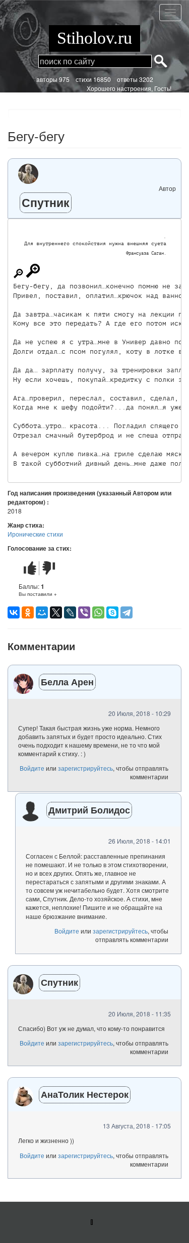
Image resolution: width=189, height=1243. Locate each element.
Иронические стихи (35, 534)
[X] (56, 612)
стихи (84, 79)
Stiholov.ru (94, 38)
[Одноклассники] (28, 612)
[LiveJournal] (70, 612)
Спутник (46, 202)
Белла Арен (67, 681)
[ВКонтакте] (14, 612)
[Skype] (112, 612)
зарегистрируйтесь (85, 768)
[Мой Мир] (42, 612)
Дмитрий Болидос (89, 809)
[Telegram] (126, 612)
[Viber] (84, 612)
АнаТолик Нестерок (85, 1094)
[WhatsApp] (98, 612)
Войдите (32, 768)
